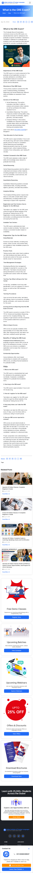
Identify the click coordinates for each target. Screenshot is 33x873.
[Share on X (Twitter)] (21, 22)
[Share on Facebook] (18, 22)
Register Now (16, 617)
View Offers (16, 734)
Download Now (17, 776)
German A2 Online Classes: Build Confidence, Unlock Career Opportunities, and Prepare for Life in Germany (16, 565)
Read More (5, 493)
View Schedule (16, 650)
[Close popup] (29, 849)
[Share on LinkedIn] (26, 22)
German (19, 844)
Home (4, 13)
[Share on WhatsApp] (29, 22)
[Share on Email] (32, 22)
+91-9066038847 (22, 854)
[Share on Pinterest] (24, 22)
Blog (9, 13)
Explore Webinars (16, 691)
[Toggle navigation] (30, 2)
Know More (16, 817)
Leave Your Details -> (16, 869)
